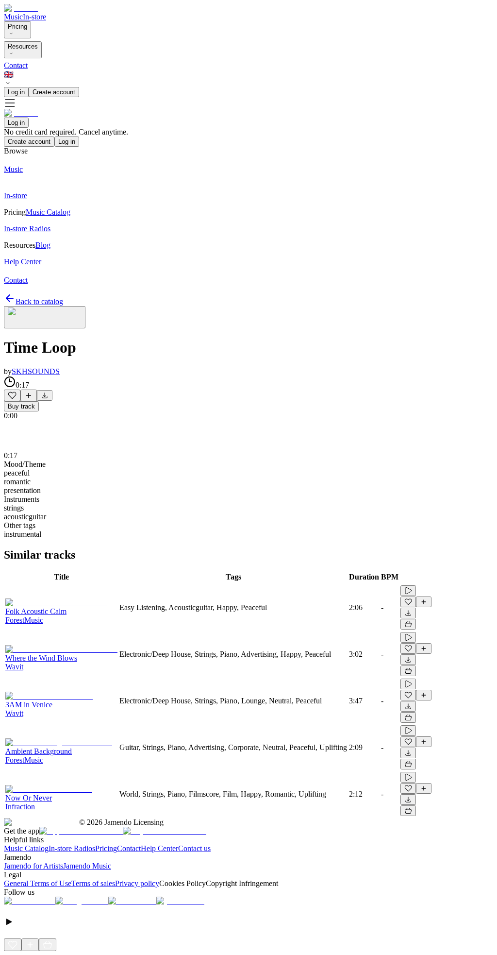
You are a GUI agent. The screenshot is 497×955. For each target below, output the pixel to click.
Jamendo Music (87, 866)
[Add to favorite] (12, 395)
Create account (54, 92)
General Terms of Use (37, 883)
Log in (16, 92)
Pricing (17, 26)
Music (13, 17)
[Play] (44, 317)
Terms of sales (93, 883)
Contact (16, 65)
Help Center (159, 848)
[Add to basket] (408, 624)
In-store (34, 17)
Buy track (21, 406)
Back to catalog (39, 301)
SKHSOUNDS (36, 371)
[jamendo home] (21, 8)
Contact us (194, 848)
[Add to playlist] (28, 395)
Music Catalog (26, 848)
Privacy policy (137, 883)
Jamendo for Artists (33, 866)
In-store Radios (72, 848)
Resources (23, 46)
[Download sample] (44, 395)
